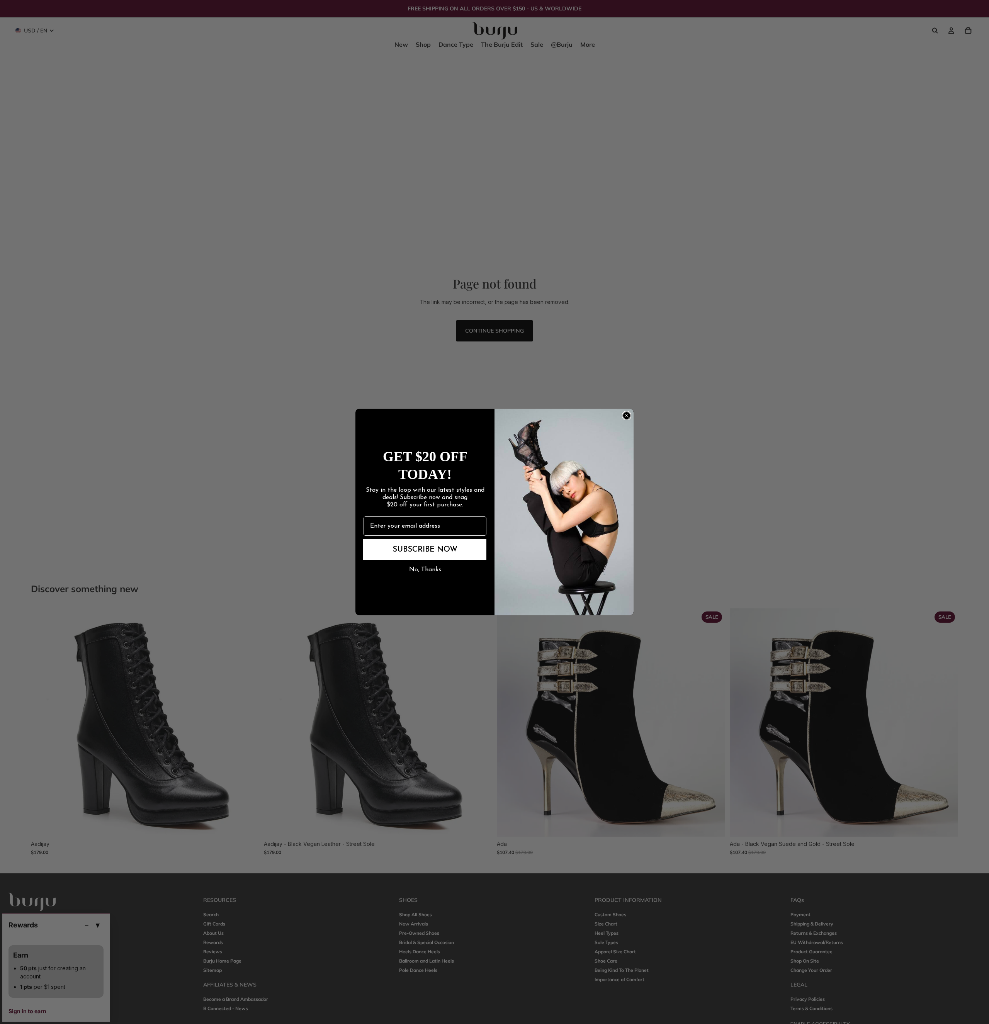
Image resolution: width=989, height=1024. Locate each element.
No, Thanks (425, 570)
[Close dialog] (626, 415)
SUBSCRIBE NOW (425, 550)
